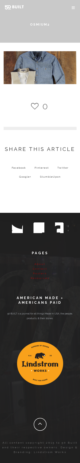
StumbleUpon (50, 176)
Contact (40, 268)
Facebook (19, 167)
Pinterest (42, 167)
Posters (40, 273)
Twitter (62, 167)
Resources (40, 278)
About (40, 264)
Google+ (25, 176)
